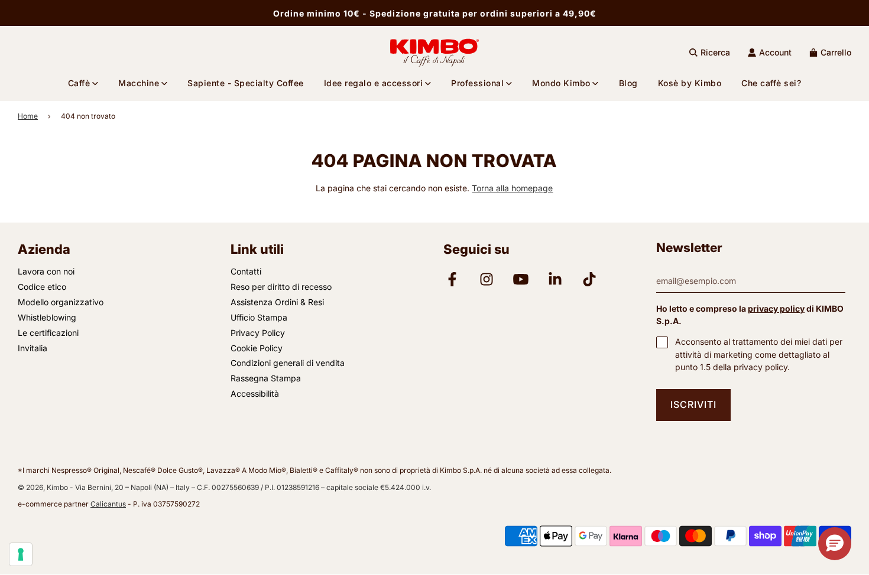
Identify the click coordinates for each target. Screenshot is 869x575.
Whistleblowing (47, 317)
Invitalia (32, 348)
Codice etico (42, 287)
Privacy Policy (258, 333)
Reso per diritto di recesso (281, 287)
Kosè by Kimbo (690, 83)
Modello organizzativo (60, 302)
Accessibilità (255, 393)
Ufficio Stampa (259, 317)
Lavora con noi (46, 271)
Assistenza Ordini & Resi (277, 302)
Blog (628, 83)
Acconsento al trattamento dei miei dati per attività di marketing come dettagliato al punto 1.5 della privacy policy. (758, 354)
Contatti (246, 271)
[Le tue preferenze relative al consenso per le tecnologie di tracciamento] (20, 554)
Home (28, 116)
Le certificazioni (48, 333)
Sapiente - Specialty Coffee (245, 83)
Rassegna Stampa (266, 378)
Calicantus (108, 503)
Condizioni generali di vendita (288, 363)
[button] (834, 543)
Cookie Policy (257, 348)
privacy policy (776, 308)
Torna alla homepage (512, 188)
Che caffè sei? (771, 83)
